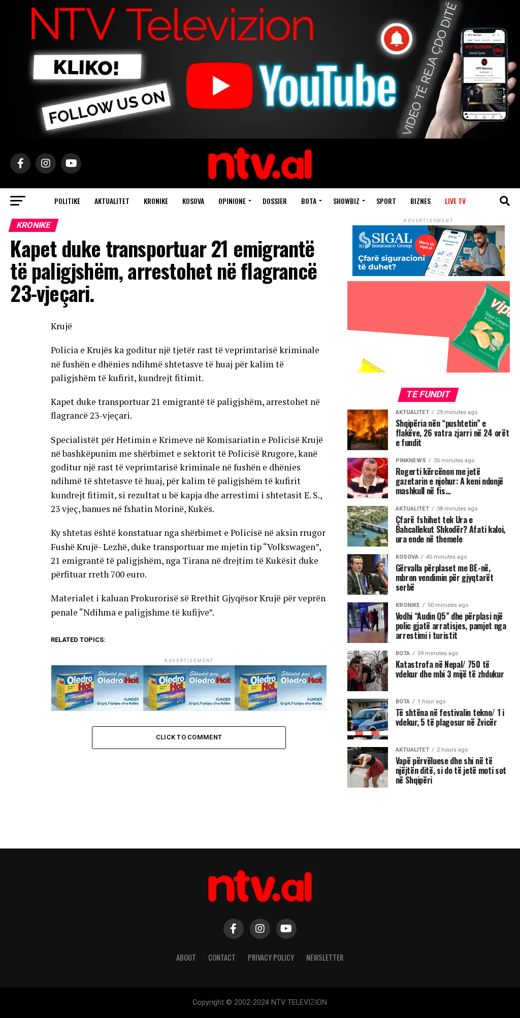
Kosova (193, 200)
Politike (67, 200)
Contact (222, 957)
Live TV (455, 200)
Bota (308, 200)
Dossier (275, 200)
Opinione (232, 200)
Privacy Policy (271, 957)
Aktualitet (111, 200)
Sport (386, 200)
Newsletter (324, 957)
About (186, 957)
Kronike (156, 200)
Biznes (420, 200)
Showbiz (346, 200)
